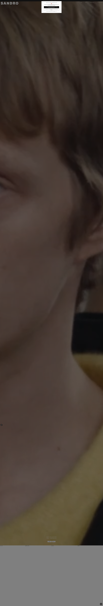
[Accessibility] (1, 425)
